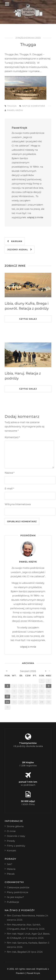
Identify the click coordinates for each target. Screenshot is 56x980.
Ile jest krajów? (15, 897)
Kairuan (15, 241)
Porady (11, 840)
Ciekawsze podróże (18, 887)
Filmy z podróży (16, 845)
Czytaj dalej (28, 319)
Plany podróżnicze (17, 892)
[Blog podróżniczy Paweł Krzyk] (28, 17)
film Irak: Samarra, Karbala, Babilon (27, 942)
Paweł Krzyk (15, 110)
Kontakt (11, 850)
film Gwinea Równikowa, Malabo (26, 915)
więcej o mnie (35, 217)
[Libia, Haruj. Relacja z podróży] (28, 354)
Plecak (11, 873)
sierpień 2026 (28, 671)
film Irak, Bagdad (17, 951)
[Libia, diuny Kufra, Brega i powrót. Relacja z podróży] (28, 285)
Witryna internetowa (18, 504)
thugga (12, 106)
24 (7, 701)
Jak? (9, 864)
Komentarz (12, 437)
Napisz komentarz (33, 106)
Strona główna (15, 826)
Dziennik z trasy (16, 835)
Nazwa (9, 472)
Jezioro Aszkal (18, 249)
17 (7, 696)
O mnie (11, 831)
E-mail (9, 488)
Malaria (11, 868)
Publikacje (13, 901)
